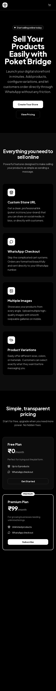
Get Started (28, 481)
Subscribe (28, 542)
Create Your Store (28, 104)
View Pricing (28, 114)
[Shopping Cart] (49, 5)
